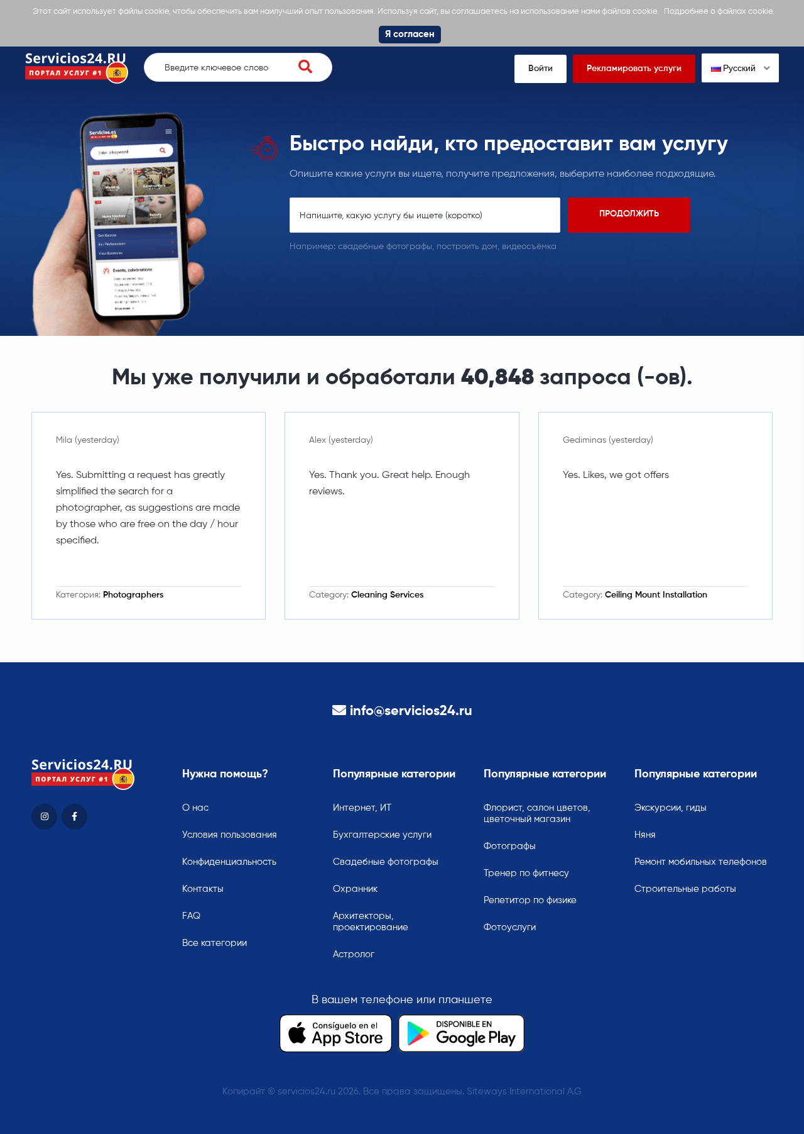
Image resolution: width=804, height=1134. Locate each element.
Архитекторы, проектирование (370, 921)
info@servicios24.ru (411, 711)
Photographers (133, 595)
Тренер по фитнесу (526, 873)
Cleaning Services (387, 595)
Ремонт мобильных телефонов (700, 862)
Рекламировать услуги (634, 68)
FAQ (191, 916)
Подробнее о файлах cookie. (719, 12)
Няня (645, 835)
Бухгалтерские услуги (382, 835)
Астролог (353, 954)
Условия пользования (229, 835)
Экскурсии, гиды (670, 808)
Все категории (214, 943)
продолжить (629, 213)
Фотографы (510, 846)
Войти (540, 68)
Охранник (355, 889)
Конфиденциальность (229, 862)
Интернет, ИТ (362, 808)
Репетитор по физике (530, 900)
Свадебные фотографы (385, 862)
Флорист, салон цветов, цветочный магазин (537, 813)
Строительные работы (685, 889)
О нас (195, 808)
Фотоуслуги (510, 927)
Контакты (203, 889)
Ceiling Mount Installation (656, 595)
